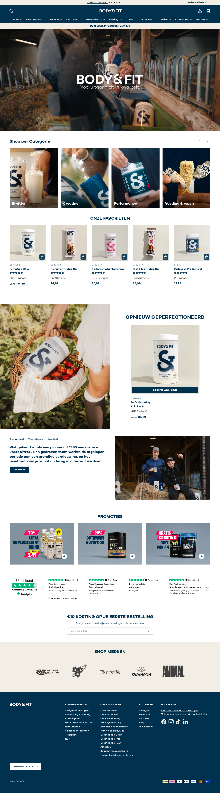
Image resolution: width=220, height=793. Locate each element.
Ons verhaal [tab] (17, 439)
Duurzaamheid (109, 714)
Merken (200, 19)
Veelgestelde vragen (77, 710)
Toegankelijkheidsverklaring (116, 755)
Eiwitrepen (72, 19)
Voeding (113, 19)
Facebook (144, 714)
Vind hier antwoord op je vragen (179, 710)
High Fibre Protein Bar (146, 269)
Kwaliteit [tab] (53, 439)
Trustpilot (70, 734)
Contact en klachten (77, 730)
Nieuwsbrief (146, 726)
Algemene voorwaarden (114, 726)
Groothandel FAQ (110, 743)
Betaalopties (72, 718)
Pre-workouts (94, 19)
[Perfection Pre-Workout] (192, 243)
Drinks (129, 19)
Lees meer (19, 469)
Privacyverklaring (110, 722)
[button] (208, 11)
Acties (15, 19)
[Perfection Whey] (28, 243)
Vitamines (146, 19)
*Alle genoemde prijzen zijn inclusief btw (184, 714)
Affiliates (105, 747)
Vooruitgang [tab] (35, 439)
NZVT (68, 738)
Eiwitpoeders (33, 19)
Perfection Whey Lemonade (108, 269)
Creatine (53, 19)
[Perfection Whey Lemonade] (110, 243)
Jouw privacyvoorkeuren (114, 751)
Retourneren (72, 726)
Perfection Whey (19, 269)
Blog (141, 722)
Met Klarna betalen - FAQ (79, 722)
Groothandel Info (110, 738)
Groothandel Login (111, 734)
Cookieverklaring (110, 718)
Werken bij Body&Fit (112, 730)
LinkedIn (144, 718)
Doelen (164, 19)
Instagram (145, 710)
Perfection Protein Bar (64, 269)
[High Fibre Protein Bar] (151, 243)
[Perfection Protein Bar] (69, 243)
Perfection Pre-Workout (188, 269)
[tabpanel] (57, 459)
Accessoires (182, 19)
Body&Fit (20, 781)
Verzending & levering (77, 714)
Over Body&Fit (108, 710)
